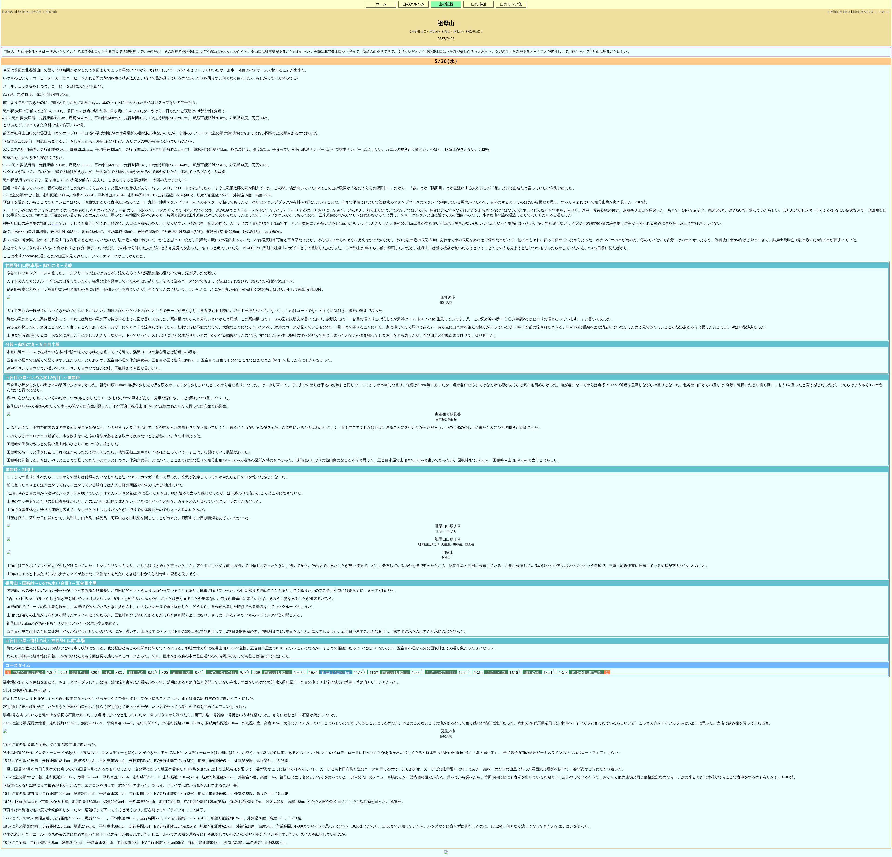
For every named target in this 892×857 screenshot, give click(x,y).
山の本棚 (478, 4)
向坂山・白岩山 (877, 11)
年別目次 (845, 11)
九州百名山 (24, 11)
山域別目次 (859, 11)
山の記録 (446, 4)
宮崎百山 (51, 11)
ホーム (381, 4)
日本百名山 (9, 11)
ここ (55, 223)
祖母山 (834, 11)
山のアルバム (413, 4)
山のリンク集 (511, 4)
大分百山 (38, 11)
